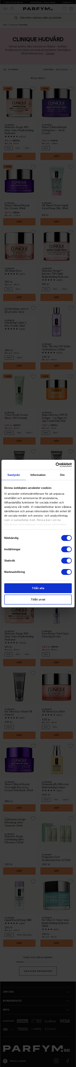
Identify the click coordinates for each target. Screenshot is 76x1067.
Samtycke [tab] (13, 474)
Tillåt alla (38, 588)
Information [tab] (38, 474)
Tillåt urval (38, 599)
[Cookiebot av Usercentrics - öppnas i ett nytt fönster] (55, 465)
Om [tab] (62, 474)
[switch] (66, 549)
